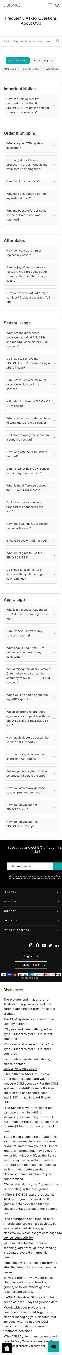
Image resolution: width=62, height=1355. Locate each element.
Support (9, 911)
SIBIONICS (10, 920)
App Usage (52, 68)
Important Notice (18, 60)
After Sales (9, 68)
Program (10, 892)
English (29, 956)
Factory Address (16, 930)
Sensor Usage (31, 68)
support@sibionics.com (20, 1068)
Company (10, 902)
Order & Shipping (43, 60)
